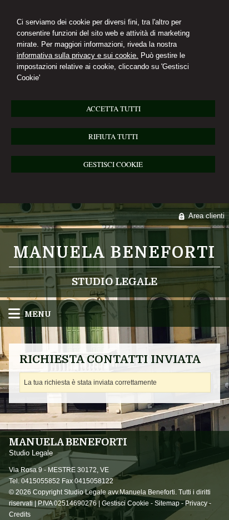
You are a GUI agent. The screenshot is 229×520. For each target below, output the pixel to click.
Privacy (196, 503)
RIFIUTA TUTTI (113, 136)
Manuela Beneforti (114, 253)
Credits (20, 514)
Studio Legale (114, 281)
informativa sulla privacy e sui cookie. (77, 55)
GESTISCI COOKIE (113, 164)
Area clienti (206, 216)
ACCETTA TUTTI (113, 109)
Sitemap (167, 503)
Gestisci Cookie (125, 503)
